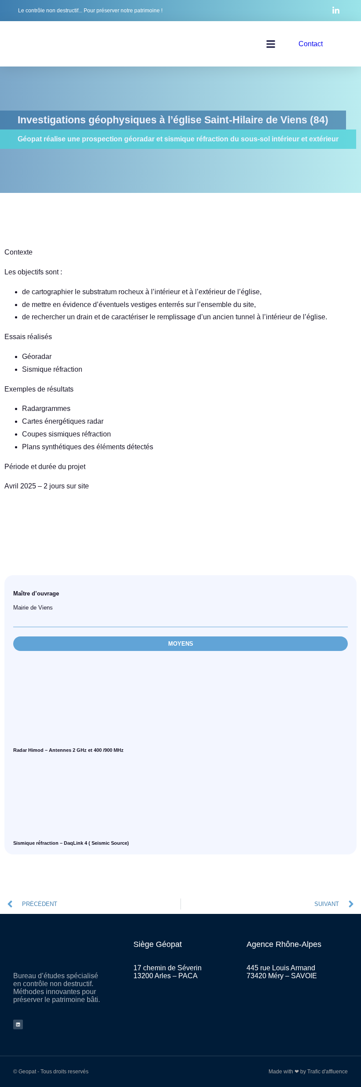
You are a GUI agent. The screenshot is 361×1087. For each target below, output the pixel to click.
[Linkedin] (18, 1024)
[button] (270, 44)
